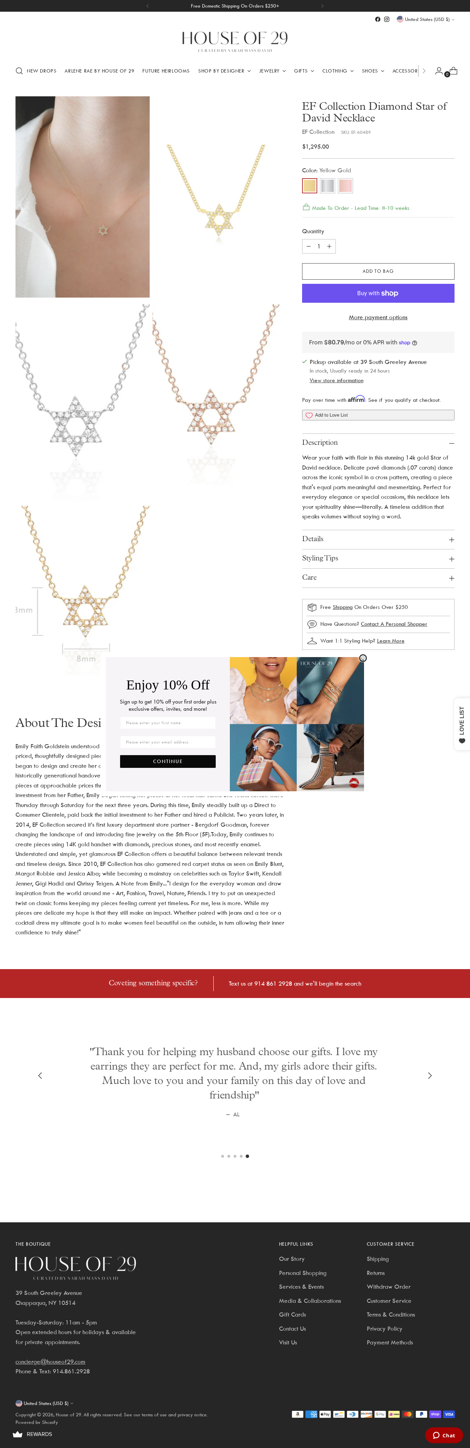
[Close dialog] (363, 658)
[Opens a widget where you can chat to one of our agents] (444, 1436)
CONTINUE (168, 761)
